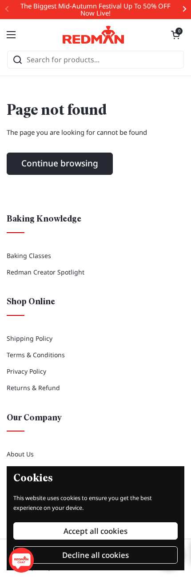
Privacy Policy (26, 371)
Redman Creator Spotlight (45, 272)
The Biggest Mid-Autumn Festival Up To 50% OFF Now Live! (95, 9)
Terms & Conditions (36, 355)
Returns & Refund (33, 387)
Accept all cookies (95, 531)
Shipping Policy (29, 338)
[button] (175, 35)
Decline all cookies (95, 555)
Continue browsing (59, 163)
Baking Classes (29, 255)
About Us (20, 454)
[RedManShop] (93, 35)
